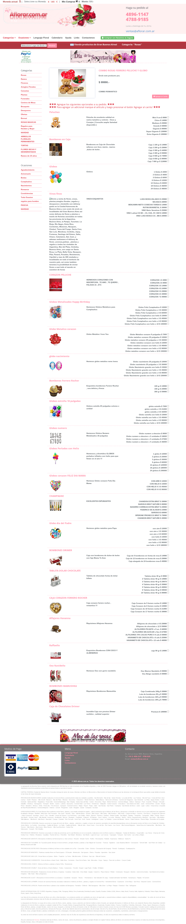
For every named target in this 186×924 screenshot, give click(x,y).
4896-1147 (137, 14)
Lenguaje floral (71, 753)
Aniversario (26, 174)
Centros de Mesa (28, 103)
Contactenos (88, 38)
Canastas (25, 91)
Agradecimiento (28, 170)
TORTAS (24, 145)
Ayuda (68, 38)
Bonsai (24, 118)
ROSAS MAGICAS (28, 122)
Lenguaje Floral (41, 38)
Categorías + (9, 38)
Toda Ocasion (27, 197)
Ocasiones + (24, 38)
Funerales (25, 99)
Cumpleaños (26, 182)
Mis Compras (69, 2)
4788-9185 (137, 19)
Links (76, 38)
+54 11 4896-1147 (134, 756)
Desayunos (26, 110)
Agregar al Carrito (161, 96)
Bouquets (25, 106)
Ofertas (24, 114)
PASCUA (24, 205)
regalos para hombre (30, 201)
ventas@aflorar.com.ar (140, 31)
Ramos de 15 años (29, 156)
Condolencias (27, 193)
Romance (25, 189)
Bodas (23, 178)
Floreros (24, 83)
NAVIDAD (25, 133)
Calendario (57, 38)
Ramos (24, 79)
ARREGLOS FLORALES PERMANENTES (27, 139)
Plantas (24, 95)
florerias (36, 920)
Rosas (23, 75)
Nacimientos (26, 186)
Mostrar (52, 46)
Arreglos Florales (28, 87)
